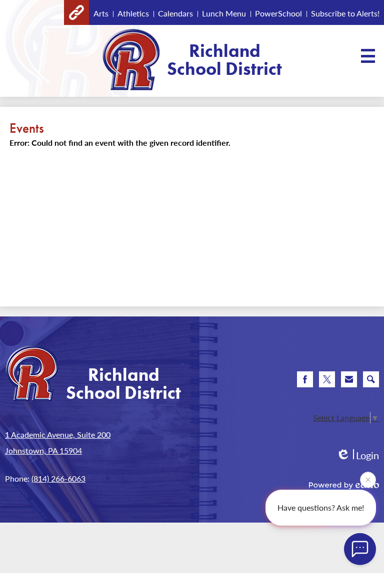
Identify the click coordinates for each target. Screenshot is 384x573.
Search (371, 379)
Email (349, 379)
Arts (101, 13)
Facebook (305, 379)
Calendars (175, 13)
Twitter (327, 379)
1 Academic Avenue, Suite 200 (57, 434)
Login (357, 455)
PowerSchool (278, 13)
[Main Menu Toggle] (368, 56)
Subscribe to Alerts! (345, 13)
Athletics (133, 13)
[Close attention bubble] (368, 479)
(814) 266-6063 (59, 478)
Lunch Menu (224, 13)
